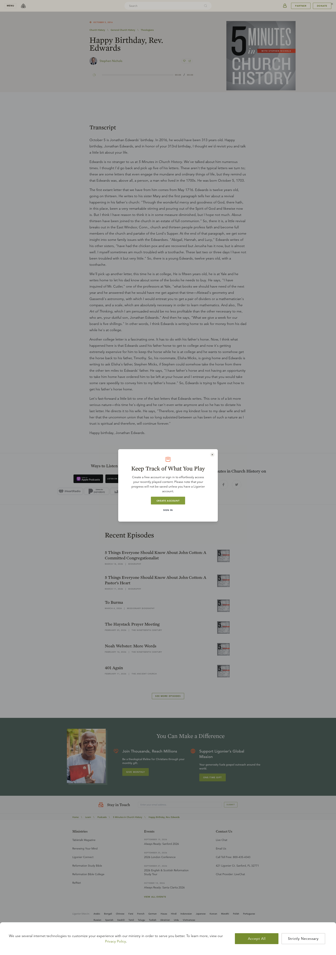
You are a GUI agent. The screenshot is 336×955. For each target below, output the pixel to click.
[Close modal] (212, 454)
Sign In (168, 509)
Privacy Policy (115, 941)
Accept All (257, 939)
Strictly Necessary (303, 939)
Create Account (168, 500)
